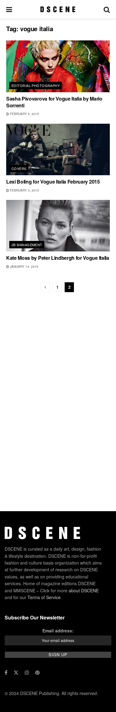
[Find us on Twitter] (16, 672)
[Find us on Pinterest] (37, 672)
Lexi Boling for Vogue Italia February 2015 (53, 181)
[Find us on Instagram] (27, 672)
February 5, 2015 (24, 114)
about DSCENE (84, 590)
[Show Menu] (9, 9)
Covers (19, 168)
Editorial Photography (35, 85)
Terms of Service (44, 597)
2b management (26, 244)
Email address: (58, 630)
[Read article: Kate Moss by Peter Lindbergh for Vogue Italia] (58, 226)
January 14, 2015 (23, 266)
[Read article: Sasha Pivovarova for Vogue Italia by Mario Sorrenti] (58, 66)
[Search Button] (107, 9)
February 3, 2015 (24, 190)
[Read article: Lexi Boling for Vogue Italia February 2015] (58, 150)
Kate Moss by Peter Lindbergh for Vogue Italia (57, 257)
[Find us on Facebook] (6, 672)
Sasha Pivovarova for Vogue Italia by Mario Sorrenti (54, 102)
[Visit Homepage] (57, 9)
